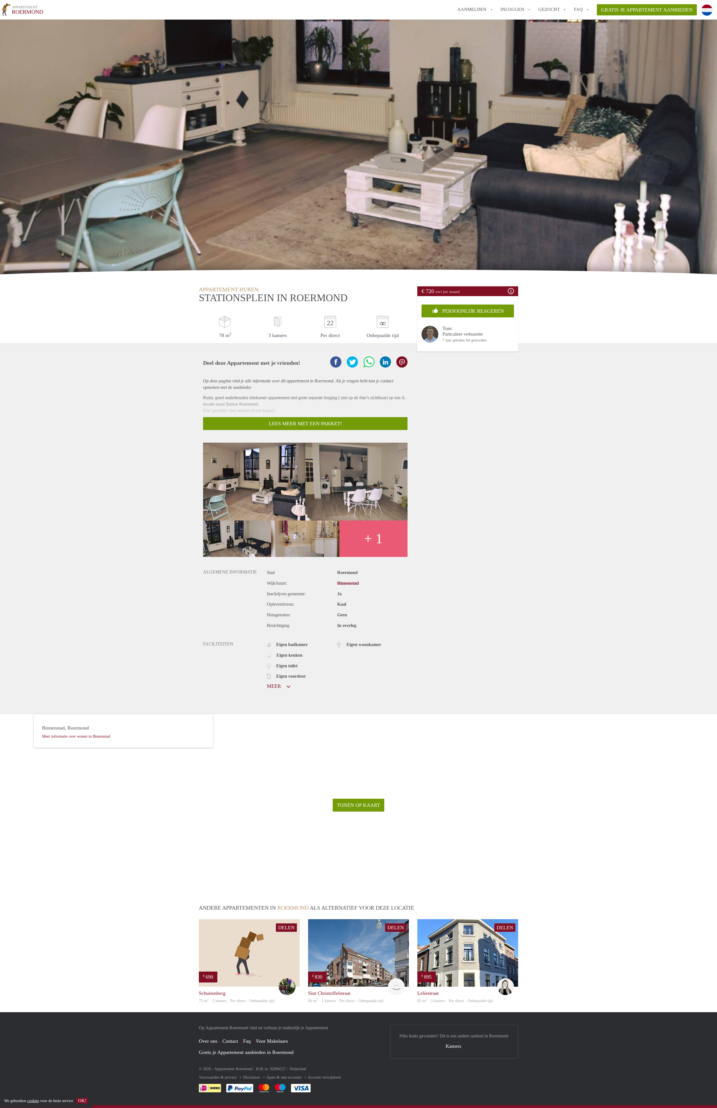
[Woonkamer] (254, 481)
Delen (286, 927)
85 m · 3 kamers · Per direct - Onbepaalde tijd (455, 1001)
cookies (33, 1101)
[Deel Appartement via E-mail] (402, 362)
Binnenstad (348, 583)
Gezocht (549, 9)
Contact (230, 1041)
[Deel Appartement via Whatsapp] (368, 362)
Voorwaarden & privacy (218, 1077)
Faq (247, 1041)
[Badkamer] (305, 539)
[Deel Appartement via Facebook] (335, 362)
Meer (274, 686)
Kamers (453, 1046)
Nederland (298, 1069)
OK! (82, 1100)
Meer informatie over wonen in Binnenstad (76, 736)
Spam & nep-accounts (284, 1077)
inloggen (512, 9)
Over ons (208, 1041)
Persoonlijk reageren (472, 311)
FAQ (578, 9)
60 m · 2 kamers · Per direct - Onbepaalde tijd (345, 1001)
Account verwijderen (324, 1077)
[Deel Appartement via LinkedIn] (385, 362)
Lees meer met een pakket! (305, 423)
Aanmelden (471, 9)
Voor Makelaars (272, 1041)
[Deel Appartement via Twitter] (352, 362)
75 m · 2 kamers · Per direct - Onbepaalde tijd (236, 1001)
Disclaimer (252, 1077)
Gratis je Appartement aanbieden (647, 10)
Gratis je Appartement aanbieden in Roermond (246, 1052)
